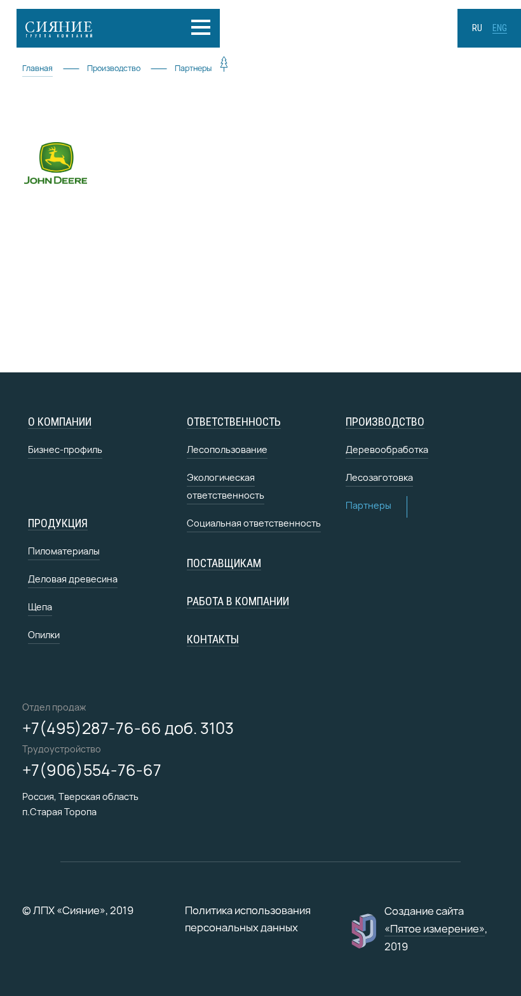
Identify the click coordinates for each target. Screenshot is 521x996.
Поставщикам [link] (224, 563)
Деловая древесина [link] (73, 579)
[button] (202, 27)
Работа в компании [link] (238, 601)
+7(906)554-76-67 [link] (91, 770)
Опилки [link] (44, 635)
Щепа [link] (40, 607)
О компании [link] (59, 421)
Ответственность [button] (234, 421)
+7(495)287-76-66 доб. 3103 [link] (128, 728)
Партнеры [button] (368, 505)
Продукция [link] (58, 523)
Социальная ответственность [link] (254, 523)
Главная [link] (37, 68)
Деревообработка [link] (387, 449)
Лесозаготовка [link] (379, 477)
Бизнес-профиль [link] (65, 449)
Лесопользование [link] (227, 449)
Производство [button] (385, 421)
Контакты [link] (213, 639)
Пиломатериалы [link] (64, 551)
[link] (92, 28)
